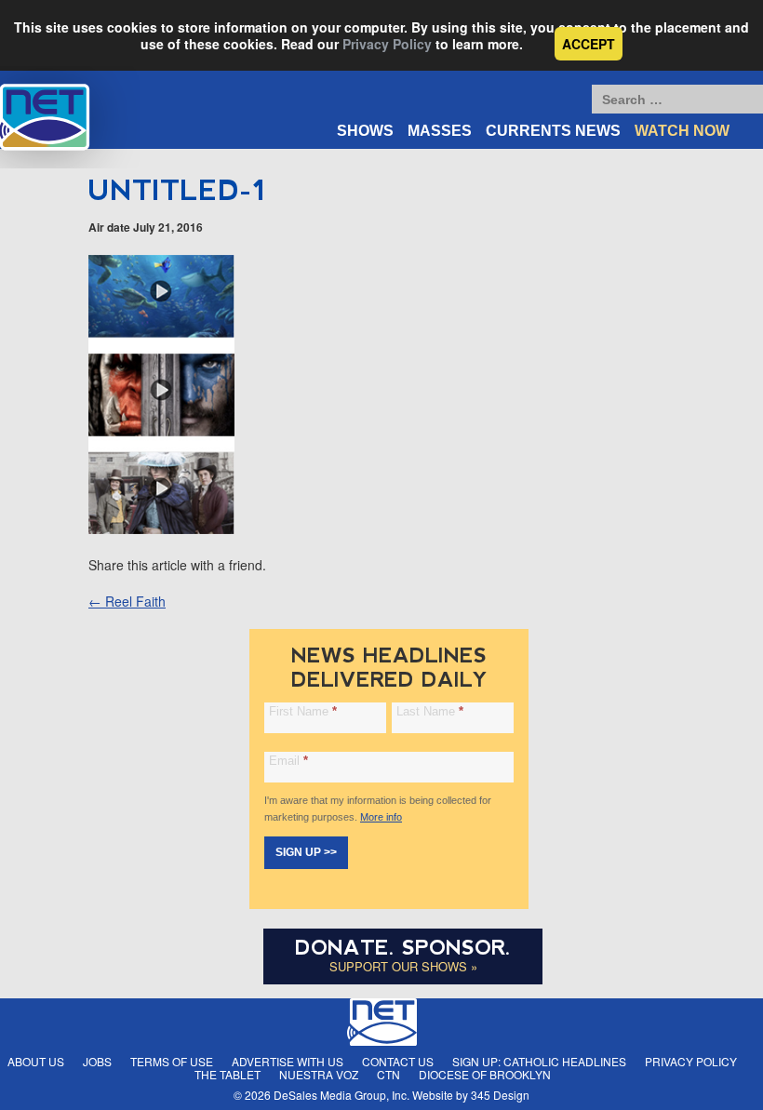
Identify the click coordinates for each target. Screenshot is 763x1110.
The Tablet (227, 1074)
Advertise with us (287, 1061)
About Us (35, 1061)
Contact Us (398, 1061)
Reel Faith (127, 601)
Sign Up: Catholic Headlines (539, 1061)
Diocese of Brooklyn (485, 1074)
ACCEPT (588, 43)
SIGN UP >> (306, 852)
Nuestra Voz (318, 1074)
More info (381, 816)
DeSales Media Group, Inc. (341, 1095)
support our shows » (403, 966)
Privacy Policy (387, 43)
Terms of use (171, 1061)
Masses (440, 131)
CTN (388, 1074)
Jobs (97, 1061)
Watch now (682, 131)
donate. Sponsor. (403, 947)
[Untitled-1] (161, 528)
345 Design (500, 1095)
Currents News (553, 131)
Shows (365, 131)
